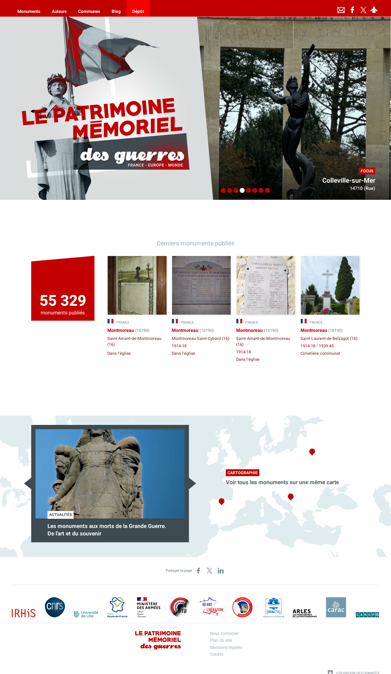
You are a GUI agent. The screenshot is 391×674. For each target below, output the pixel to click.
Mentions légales (226, 648)
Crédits (216, 654)
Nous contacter (224, 633)
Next (192, 483)
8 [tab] (266, 191)
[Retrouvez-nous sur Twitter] (363, 8)
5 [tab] (247, 191)
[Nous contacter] (341, 8)
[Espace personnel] (373, 8)
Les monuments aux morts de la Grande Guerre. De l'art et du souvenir (107, 529)
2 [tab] (228, 191)
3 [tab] (234, 191)
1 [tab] (222, 191)
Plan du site (221, 640)
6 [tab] (253, 191)
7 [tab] (259, 191)
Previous (27, 483)
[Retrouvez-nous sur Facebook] (352, 8)
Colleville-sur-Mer (348, 181)
